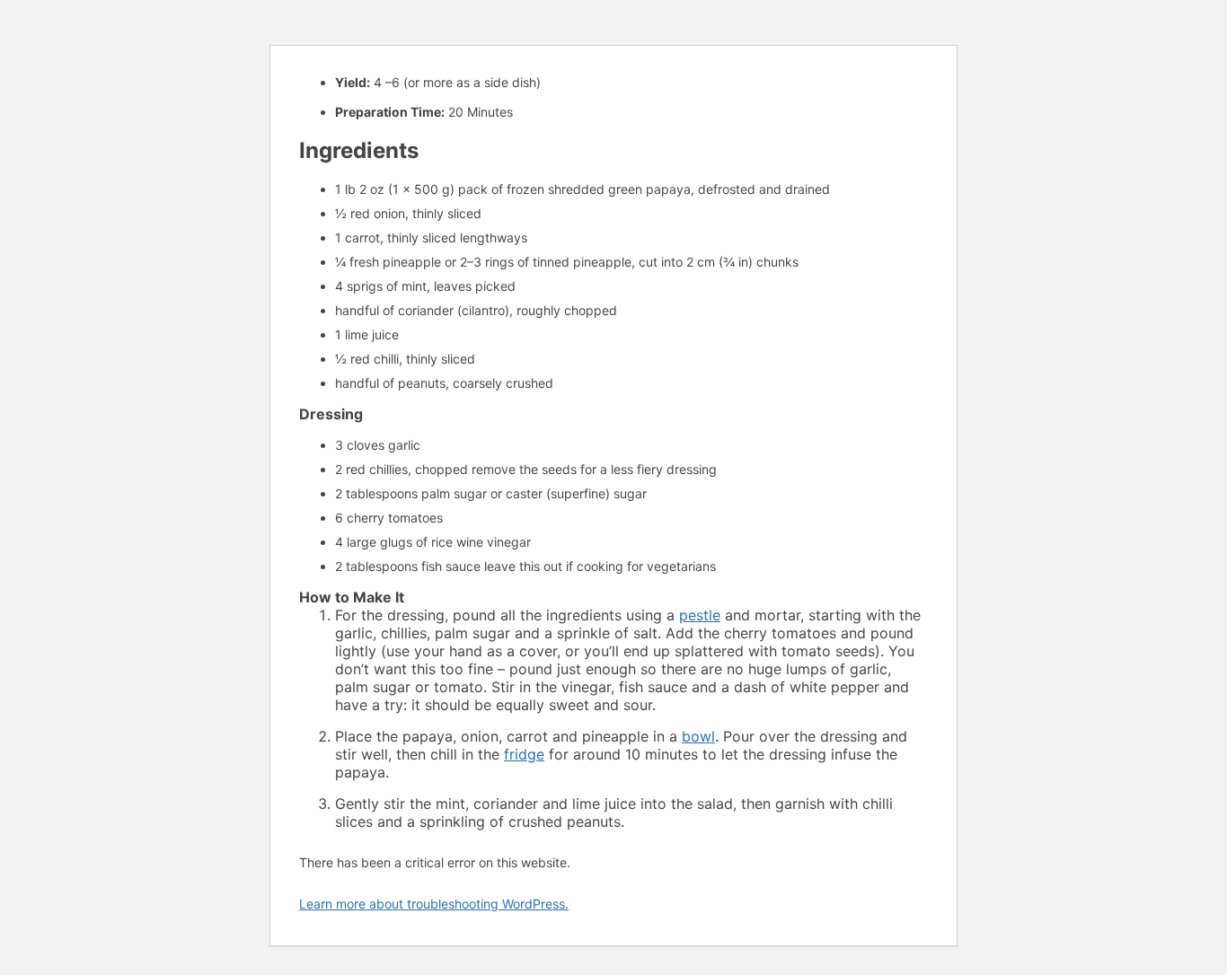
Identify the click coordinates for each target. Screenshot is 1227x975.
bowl (698, 736)
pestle (699, 615)
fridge (524, 754)
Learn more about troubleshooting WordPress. (434, 903)
